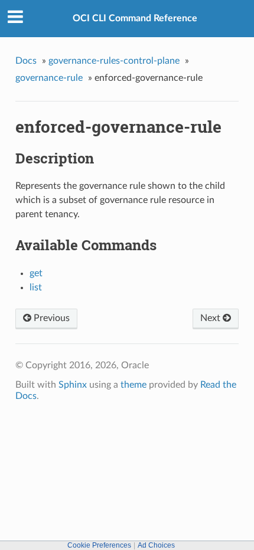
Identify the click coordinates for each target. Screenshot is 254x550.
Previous (50, 318)
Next (211, 318)
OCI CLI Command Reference (135, 18)
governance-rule (49, 78)
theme (133, 384)
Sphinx (72, 384)
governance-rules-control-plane (114, 61)
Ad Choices (156, 545)
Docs (26, 61)
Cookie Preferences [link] (99, 545)
